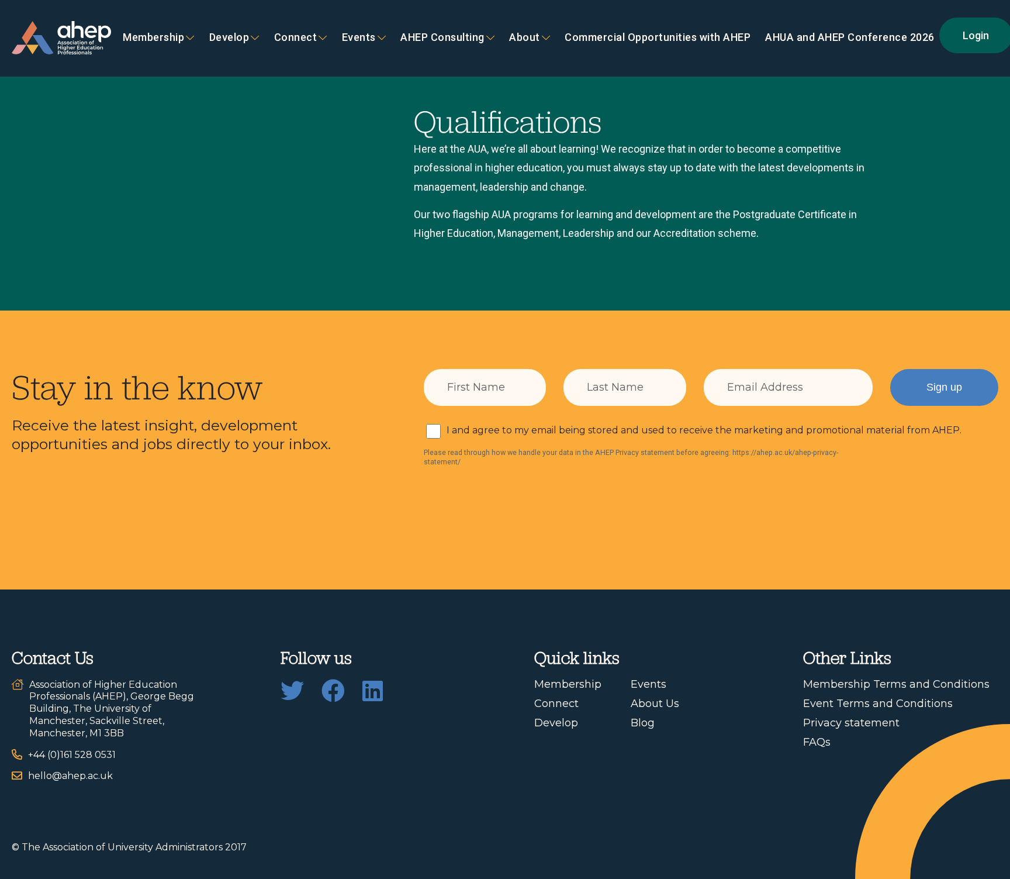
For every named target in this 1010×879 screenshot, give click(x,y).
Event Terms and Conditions (878, 703)
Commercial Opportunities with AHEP (657, 37)
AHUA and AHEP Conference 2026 (850, 37)
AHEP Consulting (442, 37)
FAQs (817, 742)
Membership (153, 37)
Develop (229, 37)
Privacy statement (851, 722)
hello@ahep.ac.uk (70, 775)
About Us (655, 703)
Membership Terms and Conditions (896, 684)
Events (359, 37)
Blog (643, 722)
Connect (556, 703)
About (524, 37)
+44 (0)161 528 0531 (72, 754)
